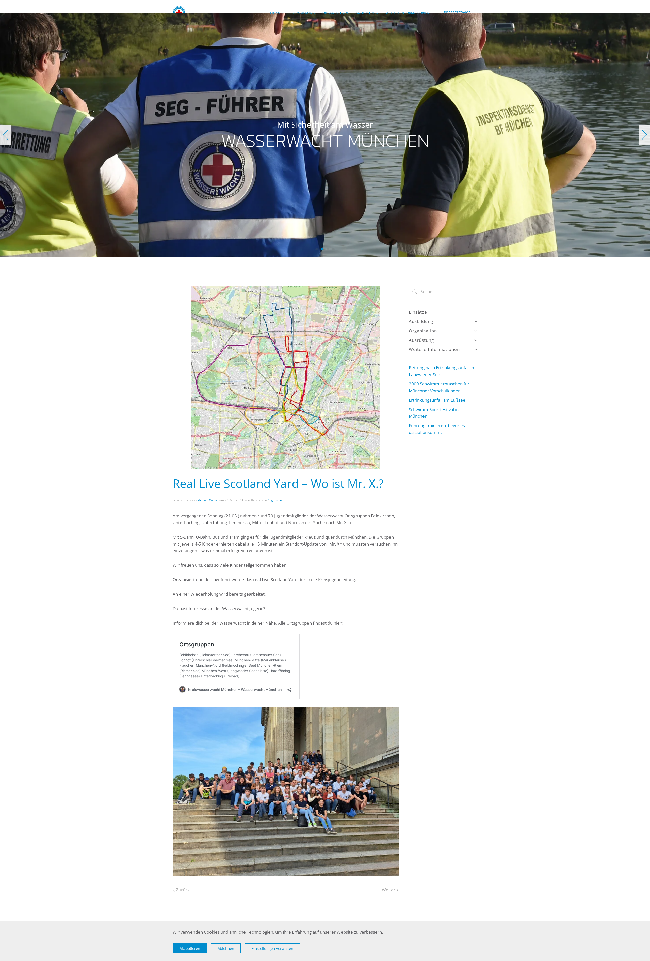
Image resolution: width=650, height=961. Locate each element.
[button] (5, 135)
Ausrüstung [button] (367, 12)
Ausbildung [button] (304, 12)
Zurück (183, 890)
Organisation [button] (335, 12)
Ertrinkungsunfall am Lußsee (437, 400)
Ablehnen (226, 948)
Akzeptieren (190, 948)
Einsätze (278, 12)
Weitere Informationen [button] (408, 12)
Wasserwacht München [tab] (316, 249)
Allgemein (275, 500)
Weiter (388, 890)
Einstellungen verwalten (272, 948)
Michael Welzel (208, 500)
